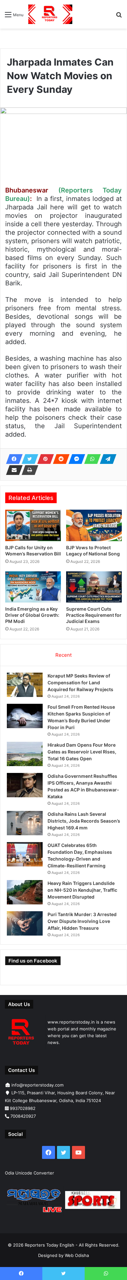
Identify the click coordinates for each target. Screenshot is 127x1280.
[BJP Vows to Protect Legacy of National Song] (94, 525)
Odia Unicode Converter (29, 1172)
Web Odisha (77, 1255)
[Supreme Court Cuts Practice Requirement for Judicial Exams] (94, 587)
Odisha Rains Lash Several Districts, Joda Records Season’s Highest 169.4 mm (84, 820)
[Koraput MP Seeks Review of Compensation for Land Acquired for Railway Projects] (25, 685)
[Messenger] (74, 459)
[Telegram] (106, 459)
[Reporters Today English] (50, 14)
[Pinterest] (43, 459)
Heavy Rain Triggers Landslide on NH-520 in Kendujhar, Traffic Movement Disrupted (82, 890)
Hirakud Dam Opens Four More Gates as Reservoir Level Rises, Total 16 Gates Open (82, 751)
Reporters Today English (49, 1245)
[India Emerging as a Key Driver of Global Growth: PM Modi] (33, 587)
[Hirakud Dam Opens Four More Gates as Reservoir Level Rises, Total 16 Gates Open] (25, 754)
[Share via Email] (12, 470)
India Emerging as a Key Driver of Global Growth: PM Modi (32, 615)
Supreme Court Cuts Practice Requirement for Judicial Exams (93, 615)
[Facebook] (12, 459)
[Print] (28, 470)
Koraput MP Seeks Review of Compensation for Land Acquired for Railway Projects (80, 682)
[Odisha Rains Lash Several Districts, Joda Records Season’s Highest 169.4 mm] (25, 823)
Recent (63, 655)
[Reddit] (59, 459)
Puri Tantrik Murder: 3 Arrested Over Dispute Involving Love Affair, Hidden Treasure (82, 921)
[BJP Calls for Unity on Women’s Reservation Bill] (33, 525)
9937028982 (22, 1108)
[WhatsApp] (90, 459)
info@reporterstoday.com (37, 1084)
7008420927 (23, 1116)
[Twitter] (28, 459)
